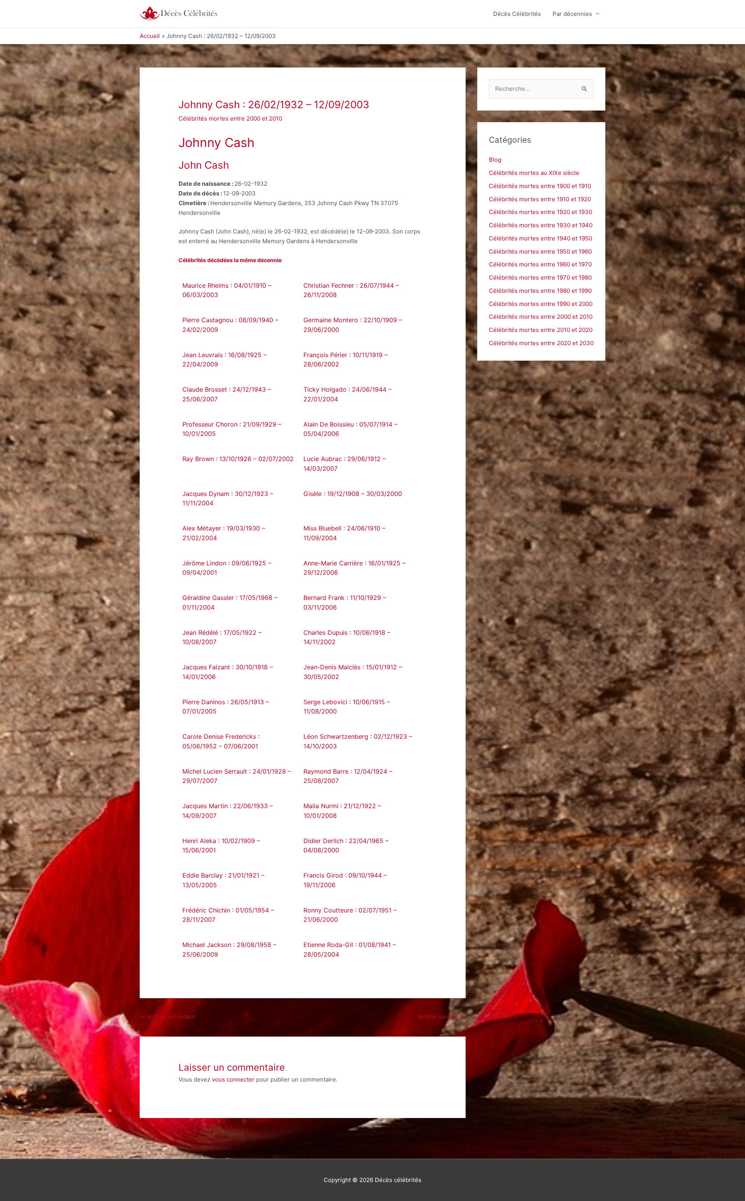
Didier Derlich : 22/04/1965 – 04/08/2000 (345, 845)
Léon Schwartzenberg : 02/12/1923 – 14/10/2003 (357, 741)
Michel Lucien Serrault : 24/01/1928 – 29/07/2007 (236, 776)
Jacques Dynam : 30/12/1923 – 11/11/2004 (227, 498)
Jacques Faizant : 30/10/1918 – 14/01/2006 (227, 672)
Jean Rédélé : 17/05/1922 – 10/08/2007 (222, 637)
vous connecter (233, 1079)
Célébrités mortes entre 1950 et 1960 (540, 251)
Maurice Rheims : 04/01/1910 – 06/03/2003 (226, 290)
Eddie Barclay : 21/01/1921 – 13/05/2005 (223, 880)
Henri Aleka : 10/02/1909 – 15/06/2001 (221, 845)
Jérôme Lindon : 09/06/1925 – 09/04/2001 (226, 568)
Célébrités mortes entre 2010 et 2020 (541, 330)
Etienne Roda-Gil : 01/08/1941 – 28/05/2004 (349, 949)
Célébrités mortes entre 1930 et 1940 (541, 225)
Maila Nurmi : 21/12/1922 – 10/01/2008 (342, 810)
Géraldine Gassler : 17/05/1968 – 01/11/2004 (229, 602)
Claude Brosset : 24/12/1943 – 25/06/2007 (226, 394)
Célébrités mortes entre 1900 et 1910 (540, 186)
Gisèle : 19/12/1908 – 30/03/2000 (352, 494)
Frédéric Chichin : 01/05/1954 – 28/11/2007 (228, 915)
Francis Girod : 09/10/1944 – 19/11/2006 (345, 880)
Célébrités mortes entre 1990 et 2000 (541, 304)
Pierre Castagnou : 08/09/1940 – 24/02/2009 (230, 325)
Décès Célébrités (517, 13)
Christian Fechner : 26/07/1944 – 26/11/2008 (351, 290)
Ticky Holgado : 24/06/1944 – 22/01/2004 (347, 394)
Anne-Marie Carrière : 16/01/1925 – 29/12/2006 (354, 568)
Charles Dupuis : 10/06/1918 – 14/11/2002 (346, 637)
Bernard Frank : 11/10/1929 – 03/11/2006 (344, 602)
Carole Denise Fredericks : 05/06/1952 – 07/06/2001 (221, 741)
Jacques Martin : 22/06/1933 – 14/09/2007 (227, 810)
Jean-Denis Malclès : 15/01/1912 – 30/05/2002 (352, 672)
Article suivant (441, 1016)
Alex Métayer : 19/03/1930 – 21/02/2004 (223, 533)
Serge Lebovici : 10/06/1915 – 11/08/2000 (346, 706)
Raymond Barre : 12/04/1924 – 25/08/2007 (347, 776)
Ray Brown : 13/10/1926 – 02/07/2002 (238, 459)
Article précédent (168, 1016)
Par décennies (572, 13)
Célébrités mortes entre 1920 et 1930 (540, 212)
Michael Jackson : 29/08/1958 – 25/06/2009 (229, 949)
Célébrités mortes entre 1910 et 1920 (540, 199)
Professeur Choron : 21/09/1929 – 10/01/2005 (231, 429)
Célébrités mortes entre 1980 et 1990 (540, 290)
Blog (495, 159)
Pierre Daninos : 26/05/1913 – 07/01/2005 (225, 706)
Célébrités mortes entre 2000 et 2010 (230, 118)
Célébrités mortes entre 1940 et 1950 (540, 238)
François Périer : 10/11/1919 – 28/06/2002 (345, 359)
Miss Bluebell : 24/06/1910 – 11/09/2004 (344, 533)
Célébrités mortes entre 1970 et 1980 (540, 277)
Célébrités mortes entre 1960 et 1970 (540, 264)
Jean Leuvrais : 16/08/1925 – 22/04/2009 (224, 359)
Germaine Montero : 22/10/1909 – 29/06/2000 (352, 325)
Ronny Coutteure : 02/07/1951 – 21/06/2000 (350, 915)
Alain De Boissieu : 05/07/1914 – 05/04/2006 (350, 429)
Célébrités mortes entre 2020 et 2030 (541, 343)
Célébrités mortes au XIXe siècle (534, 172)
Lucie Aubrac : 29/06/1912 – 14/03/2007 (344, 463)
